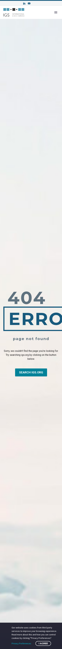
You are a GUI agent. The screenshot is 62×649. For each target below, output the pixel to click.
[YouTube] (29, 3)
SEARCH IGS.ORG (31, 372)
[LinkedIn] (24, 3)
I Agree (43, 643)
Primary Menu (56, 12)
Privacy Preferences (21, 643)
